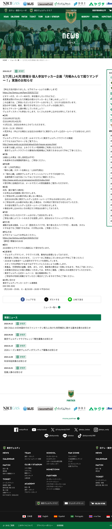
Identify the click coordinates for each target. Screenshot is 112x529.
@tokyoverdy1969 (89, 435)
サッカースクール (51, 456)
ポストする (54, 299)
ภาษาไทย (97, 516)
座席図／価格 (100, 483)
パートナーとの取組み (53, 489)
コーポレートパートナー (53, 479)
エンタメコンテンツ (74, 464)
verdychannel (42, 429)
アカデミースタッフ (31, 492)
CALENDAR (15, 17)
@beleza (71, 435)
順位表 (5, 471)
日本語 (29, 516)
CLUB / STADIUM (52, 17)
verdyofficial (23, 429)
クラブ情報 (28, 468)
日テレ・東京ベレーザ (18, 10)
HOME (5, 60)
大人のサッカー (51, 459)
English (45, 516)
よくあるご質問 (8, 525)
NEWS (6, 17)
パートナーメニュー (52, 482)
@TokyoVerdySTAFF (63, 429)
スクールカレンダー (52, 464)
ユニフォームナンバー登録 (33, 459)
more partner (69, 418)
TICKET (33, 17)
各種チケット (7, 492)
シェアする (31, 299)
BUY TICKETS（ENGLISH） (11, 495)
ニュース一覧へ (50, 307)
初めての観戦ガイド (9, 473)
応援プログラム (73, 466)
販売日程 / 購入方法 (9, 488)
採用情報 (60, 525)
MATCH (25, 17)
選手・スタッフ (29, 456)
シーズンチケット (8, 483)
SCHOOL (95, 17)
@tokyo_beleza (84, 429)
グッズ (70, 461)
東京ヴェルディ (13, 447)
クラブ (21, 71)
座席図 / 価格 (7, 485)
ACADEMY (85, 17)
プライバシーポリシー (45, 525)
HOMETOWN (52, 469)
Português (79, 516)
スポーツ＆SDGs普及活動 (54, 461)
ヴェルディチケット (76, 503)
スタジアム (28, 471)
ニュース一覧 (14, 60)
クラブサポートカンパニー (54, 486)
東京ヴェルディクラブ (43, 10)
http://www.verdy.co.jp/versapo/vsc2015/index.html (26, 180)
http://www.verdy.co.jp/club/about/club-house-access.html (29, 144)
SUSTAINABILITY (99, 10)
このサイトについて (25, 525)
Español (62, 516)
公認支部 (27, 478)
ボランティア (29, 476)
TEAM (40, 17)
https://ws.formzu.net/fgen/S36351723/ (20, 92)
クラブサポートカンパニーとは (56, 484)
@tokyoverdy (54, 435)
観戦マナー (28, 473)
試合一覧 (5, 469)
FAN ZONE (73, 453)
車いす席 (5, 490)
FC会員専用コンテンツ (75, 459)
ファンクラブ (72, 456)
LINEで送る (78, 299)
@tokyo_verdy (104, 429)
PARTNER (51, 476)
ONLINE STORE (100, 503)
